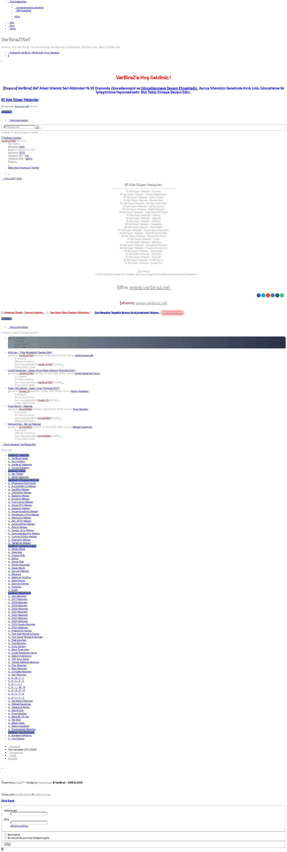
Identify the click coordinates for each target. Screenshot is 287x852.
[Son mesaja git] (63, 364)
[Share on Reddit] (268, 295)
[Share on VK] (273, 295)
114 (26, 155)
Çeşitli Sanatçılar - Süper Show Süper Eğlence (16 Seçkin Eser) (41, 370)
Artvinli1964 (25, 409)
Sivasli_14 (24, 391)
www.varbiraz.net (150, 287)
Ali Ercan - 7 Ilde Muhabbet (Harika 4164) (30, 352)
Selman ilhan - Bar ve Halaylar (24, 423)
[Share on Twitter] (263, 295)
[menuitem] (29, 7)
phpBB (18, 782)
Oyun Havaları (80, 409)
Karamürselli (22, 106)
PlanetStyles (45, 782)
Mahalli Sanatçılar (82, 426)
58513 (28, 158)
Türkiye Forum (42, 794)
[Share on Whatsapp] (282, 295)
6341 (22, 146)
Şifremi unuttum (19, 825)
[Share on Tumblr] (277, 295)
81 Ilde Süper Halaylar (20, 99)
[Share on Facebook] (259, 295)
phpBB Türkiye (24, 794)
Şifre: (6, 819)
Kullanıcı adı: (10, 810)
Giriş (4, 800)
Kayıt (11, 800)
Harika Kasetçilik (84, 355)
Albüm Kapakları (80, 391)
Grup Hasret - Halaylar (20, 406)
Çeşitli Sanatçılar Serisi (87, 373)
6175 (22, 152)
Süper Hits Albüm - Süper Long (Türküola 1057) (33, 388)
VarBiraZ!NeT (8, 140)
